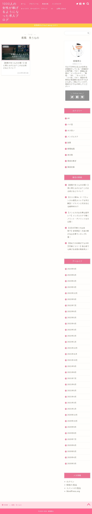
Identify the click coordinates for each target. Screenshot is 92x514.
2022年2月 (71, 336)
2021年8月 (71, 372)
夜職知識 (71, 149)
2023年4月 (71, 281)
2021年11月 (72, 354)
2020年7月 (71, 439)
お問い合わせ (61, 8)
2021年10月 (72, 360)
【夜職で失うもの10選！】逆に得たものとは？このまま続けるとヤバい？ (78, 188)
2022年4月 (71, 324)
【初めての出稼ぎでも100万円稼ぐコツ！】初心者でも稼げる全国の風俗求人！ (78, 246)
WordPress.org (73, 491)
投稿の (71, 485)
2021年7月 (71, 378)
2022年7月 (71, 305)
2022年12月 (72, 293)
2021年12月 (72, 348)
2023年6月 (71, 275)
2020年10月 (72, 421)
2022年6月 (71, 311)
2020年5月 (71, 451)
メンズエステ (56, 4)
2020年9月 (71, 427)
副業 (69, 143)
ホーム (23, 4)
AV (52, 8)
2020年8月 (71, 433)
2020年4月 (71, 457)
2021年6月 (71, 384)
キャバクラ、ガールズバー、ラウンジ (34, 8)
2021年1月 (71, 409)
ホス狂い (71, 130)
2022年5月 (71, 317)
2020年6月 (71, 445)
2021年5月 (71, 390)
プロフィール (34, 4)
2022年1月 (71, 342)
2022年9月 (71, 299)
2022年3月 (71, 330)
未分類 (70, 155)
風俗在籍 (45, 4)
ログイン (70, 482)
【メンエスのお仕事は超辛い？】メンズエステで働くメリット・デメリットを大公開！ (78, 217)
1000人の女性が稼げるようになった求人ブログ (10, 11)
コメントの (73, 488)
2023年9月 (71, 269)
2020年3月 (71, 463)
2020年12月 (72, 415)
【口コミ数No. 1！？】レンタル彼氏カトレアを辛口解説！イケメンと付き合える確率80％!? (78, 201)
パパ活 (70, 124)
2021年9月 (71, 366)
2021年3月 (71, 403)
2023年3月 (71, 287)
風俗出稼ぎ (71, 161)
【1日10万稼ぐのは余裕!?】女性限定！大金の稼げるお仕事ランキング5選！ (78, 232)
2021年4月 (71, 397)
